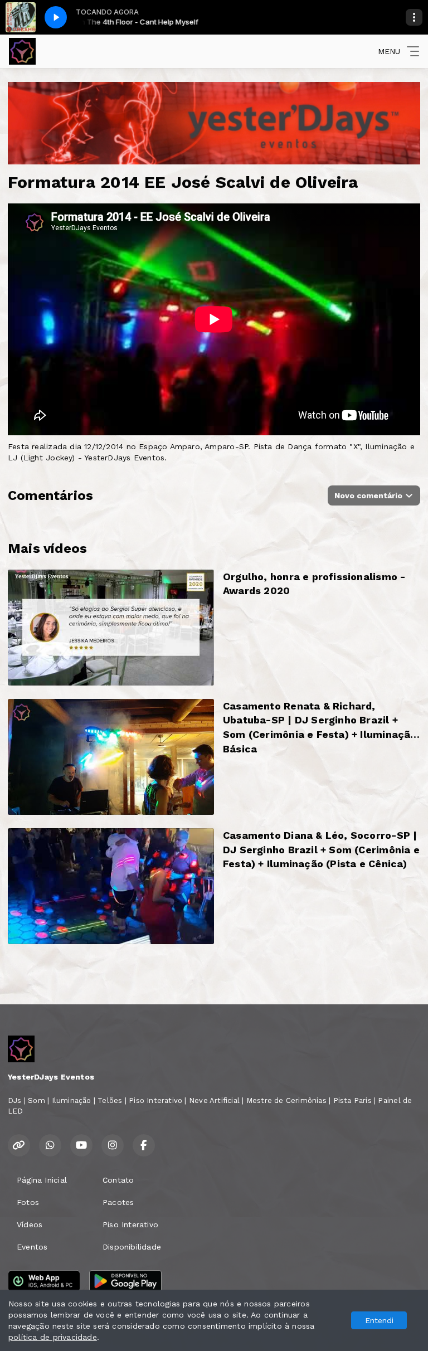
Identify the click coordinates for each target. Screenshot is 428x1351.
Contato (118, 1179)
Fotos (28, 1202)
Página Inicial (42, 1179)
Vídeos (29, 1224)
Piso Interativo (130, 1224)
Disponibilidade (132, 1246)
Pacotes (118, 1202)
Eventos (32, 1246)
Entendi (379, 1320)
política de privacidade (52, 1337)
